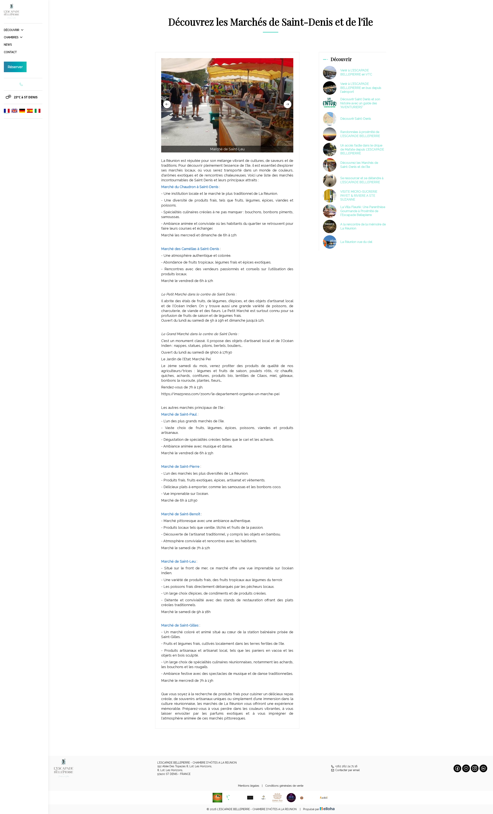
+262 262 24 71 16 (346, 766)
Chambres (11, 37)
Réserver (15, 67)
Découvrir (12, 30)
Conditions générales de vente (284, 785)
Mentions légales (248, 785)
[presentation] (167, 104)
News (8, 44)
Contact (10, 52)
